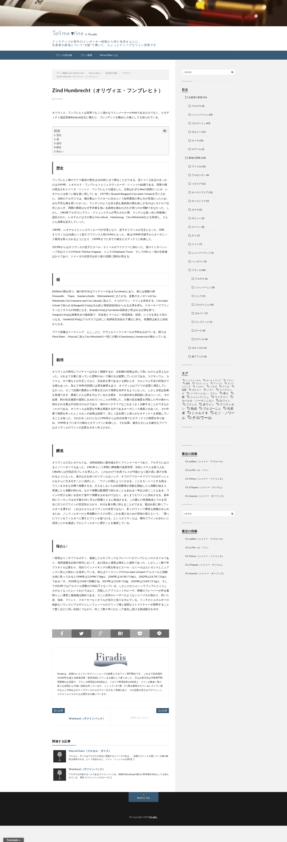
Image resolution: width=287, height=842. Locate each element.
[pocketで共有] (139, 633)
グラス (230, 380)
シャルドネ (199, 413)
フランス (196, 270)
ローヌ (195, 140)
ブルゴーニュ (199, 123)
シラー (210, 389)
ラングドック (202, 321)
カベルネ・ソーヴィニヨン (198, 400)
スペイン (196, 226)
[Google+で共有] (101, 633)
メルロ (213, 386)
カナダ (195, 209)
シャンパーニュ (200, 114)
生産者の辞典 (195, 97)
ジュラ (198, 296)
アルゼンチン (199, 175)
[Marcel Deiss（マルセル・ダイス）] (59, 756)
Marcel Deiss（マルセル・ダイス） (90, 750)
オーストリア (199, 200)
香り (226, 393)
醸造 (58, 147)
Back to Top (143, 797)
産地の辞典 (194, 157)
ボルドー (196, 131)
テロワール (202, 417)
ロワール (196, 149)
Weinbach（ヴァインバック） (87, 718)
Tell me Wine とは (108, 55)
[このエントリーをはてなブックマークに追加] (120, 633)
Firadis (153, 817)
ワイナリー (221, 396)
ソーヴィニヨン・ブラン (203, 393)
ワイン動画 (86, 55)
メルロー (200, 386)
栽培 (58, 143)
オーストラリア (200, 192)
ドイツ (195, 244)
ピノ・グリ (93, 331)
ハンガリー (197, 261)
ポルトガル (197, 347)
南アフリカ (197, 356)
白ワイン (225, 400)
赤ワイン (208, 404)
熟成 (194, 408)
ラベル (225, 386)
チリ (194, 235)
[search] (232, 72)
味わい (60, 151)
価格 (188, 383)
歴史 (58, 135)
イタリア (196, 183)
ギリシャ (196, 218)
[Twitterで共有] (81, 633)
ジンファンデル (193, 380)
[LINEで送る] (159, 633)
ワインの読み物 (64, 55)
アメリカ (196, 166)
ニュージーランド (201, 252)
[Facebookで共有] (62, 633)
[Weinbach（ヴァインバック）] (59, 774)
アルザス (59, 99)
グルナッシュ (201, 383)
